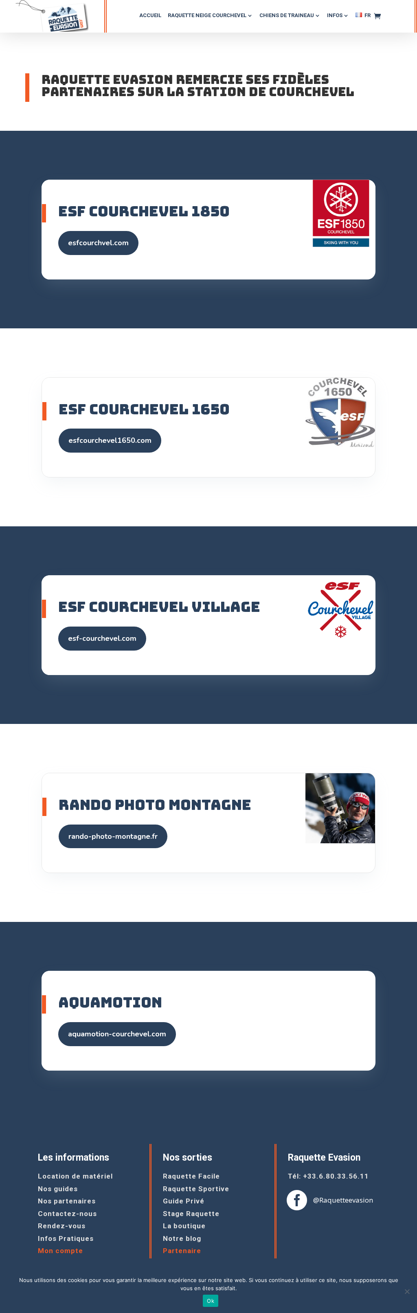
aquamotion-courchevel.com (117, 1034)
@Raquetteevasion (343, 1200)
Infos (334, 15)
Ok (210, 1301)
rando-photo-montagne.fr (113, 836)
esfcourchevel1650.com (109, 440)
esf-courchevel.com (102, 638)
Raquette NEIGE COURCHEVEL (207, 15)
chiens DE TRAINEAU (286, 15)
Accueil (150, 15)
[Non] (407, 1291)
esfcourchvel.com (98, 243)
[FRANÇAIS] (363, 18)
